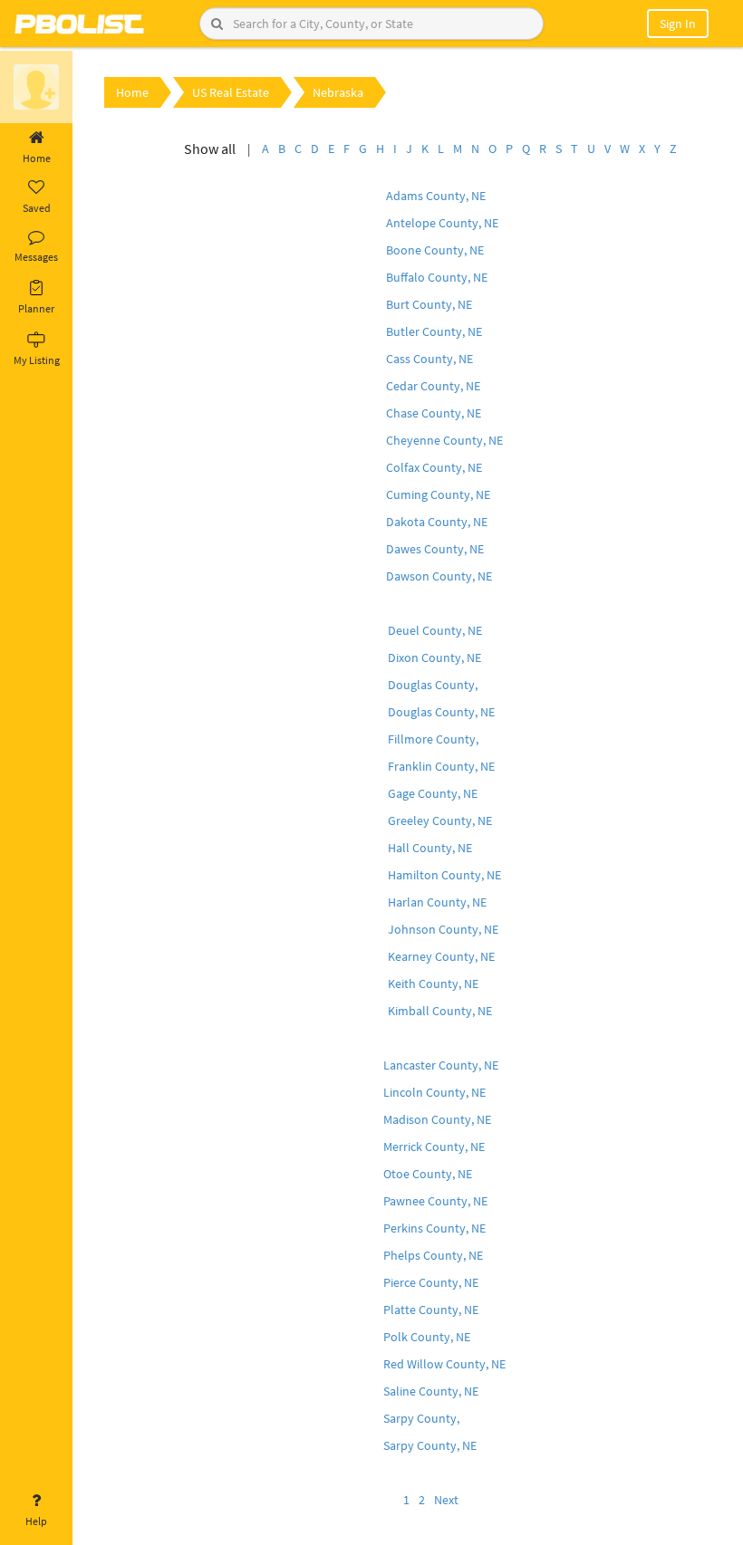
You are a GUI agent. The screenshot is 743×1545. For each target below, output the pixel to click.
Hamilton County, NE (444, 875)
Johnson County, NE (443, 929)
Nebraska (338, 92)
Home (37, 158)
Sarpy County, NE (430, 1445)
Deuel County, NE (435, 630)
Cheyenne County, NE (444, 440)
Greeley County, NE (440, 820)
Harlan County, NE (437, 902)
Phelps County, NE (433, 1255)
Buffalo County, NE (436, 277)
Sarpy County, (421, 1418)
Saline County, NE (430, 1391)
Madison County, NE (437, 1119)
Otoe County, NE (427, 1174)
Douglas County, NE (441, 712)
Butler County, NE (434, 331)
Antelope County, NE (442, 223)
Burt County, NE (429, 304)
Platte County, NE (430, 1309)
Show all (210, 148)
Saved (37, 208)
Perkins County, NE (434, 1228)
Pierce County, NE (430, 1282)
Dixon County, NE (434, 657)
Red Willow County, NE (444, 1364)
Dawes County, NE (435, 549)
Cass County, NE (429, 358)
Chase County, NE (433, 413)
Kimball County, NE (440, 1011)
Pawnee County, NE (435, 1201)
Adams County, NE (436, 195)
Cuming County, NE (438, 494)
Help (36, 1521)
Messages (36, 257)
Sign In (678, 23)
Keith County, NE (433, 983)
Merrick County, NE (434, 1146)
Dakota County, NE (436, 521)
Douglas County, (433, 685)
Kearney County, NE (441, 956)
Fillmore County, (433, 739)
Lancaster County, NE (440, 1065)
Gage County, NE (433, 793)
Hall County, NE (430, 848)
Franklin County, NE (441, 766)
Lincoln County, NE (434, 1092)
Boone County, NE (435, 250)
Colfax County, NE (434, 467)
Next (446, 1500)
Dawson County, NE (439, 576)
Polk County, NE (426, 1337)
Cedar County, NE (433, 386)
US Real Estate (230, 92)
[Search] (217, 23)
